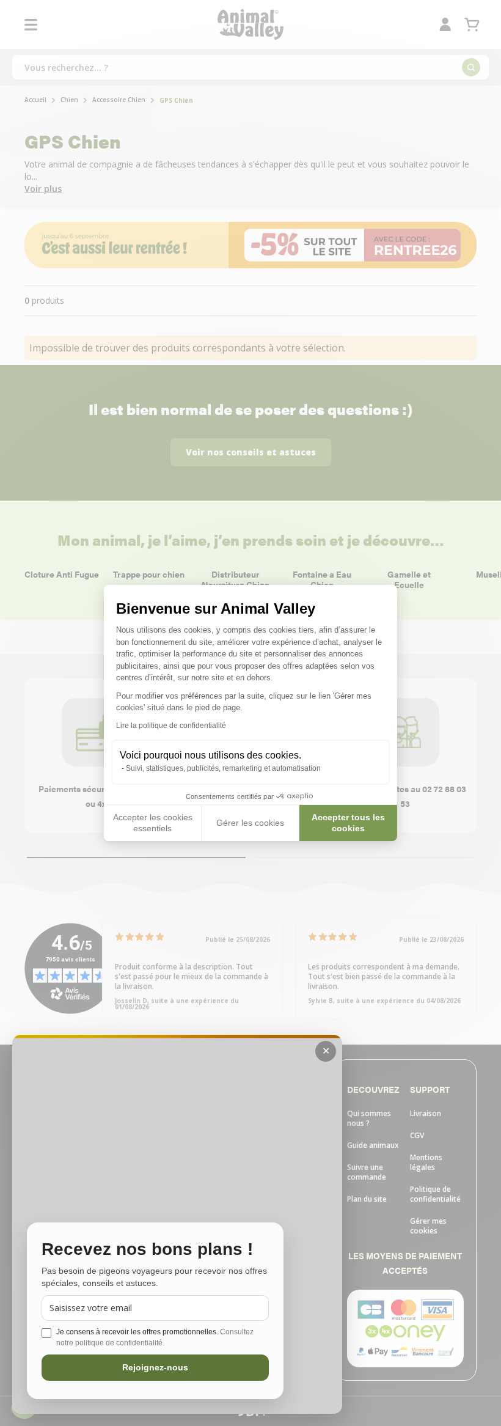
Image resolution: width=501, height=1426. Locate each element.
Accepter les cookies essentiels (152, 822)
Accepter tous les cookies (348, 822)
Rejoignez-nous (155, 1367)
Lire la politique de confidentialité (171, 725)
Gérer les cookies (250, 823)
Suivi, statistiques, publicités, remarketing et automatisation (223, 768)
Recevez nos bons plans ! (147, 1250)
